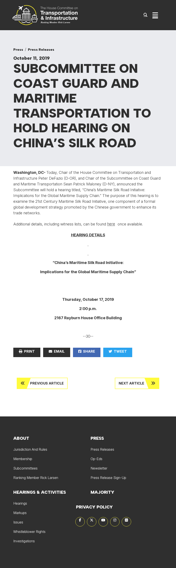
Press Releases (41, 50)
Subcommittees (25, 468)
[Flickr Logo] (126, 521)
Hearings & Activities (39, 492)
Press (18, 50)
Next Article (131, 383)
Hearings (20, 503)
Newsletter (99, 468)
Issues (18, 522)
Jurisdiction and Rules (30, 449)
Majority (102, 492)
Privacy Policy (94, 507)
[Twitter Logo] (91, 521)
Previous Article (47, 383)
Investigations (24, 541)
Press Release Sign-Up (108, 478)
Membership (22, 459)
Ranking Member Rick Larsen (35, 478)
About (21, 438)
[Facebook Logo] (80, 521)
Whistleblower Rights (29, 531)
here (111, 224)
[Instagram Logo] (115, 521)
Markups (20, 513)
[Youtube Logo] (103, 521)
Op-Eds (96, 459)
